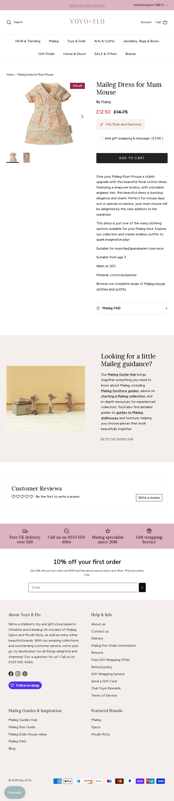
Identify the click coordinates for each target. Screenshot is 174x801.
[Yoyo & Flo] (87, 22)
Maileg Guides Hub (22, 720)
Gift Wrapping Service (108, 674)
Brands (130, 54)
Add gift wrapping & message (134, 138)
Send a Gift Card (104, 681)
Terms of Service (104, 695)
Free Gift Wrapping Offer (110, 660)
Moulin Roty (100, 734)
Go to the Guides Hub (117, 439)
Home (10, 74)
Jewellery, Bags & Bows (141, 41)
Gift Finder (46, 54)
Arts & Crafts (104, 41)
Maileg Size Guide (21, 727)
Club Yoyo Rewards (106, 688)
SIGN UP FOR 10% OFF (87, 5)
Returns (97, 653)
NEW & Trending (27, 41)
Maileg (54, 41)
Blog (11, 748)
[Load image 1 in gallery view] (46, 114)
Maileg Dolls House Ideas (27, 734)
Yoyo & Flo (25, 780)
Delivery (97, 638)
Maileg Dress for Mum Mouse (35, 74)
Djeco (95, 727)
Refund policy (101, 667)
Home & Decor (74, 54)
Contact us (100, 631)
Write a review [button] (149, 498)
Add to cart (132, 158)
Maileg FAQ (17, 741)
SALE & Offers (105, 54)
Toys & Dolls (76, 41)
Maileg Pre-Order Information (113, 646)
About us (98, 624)
